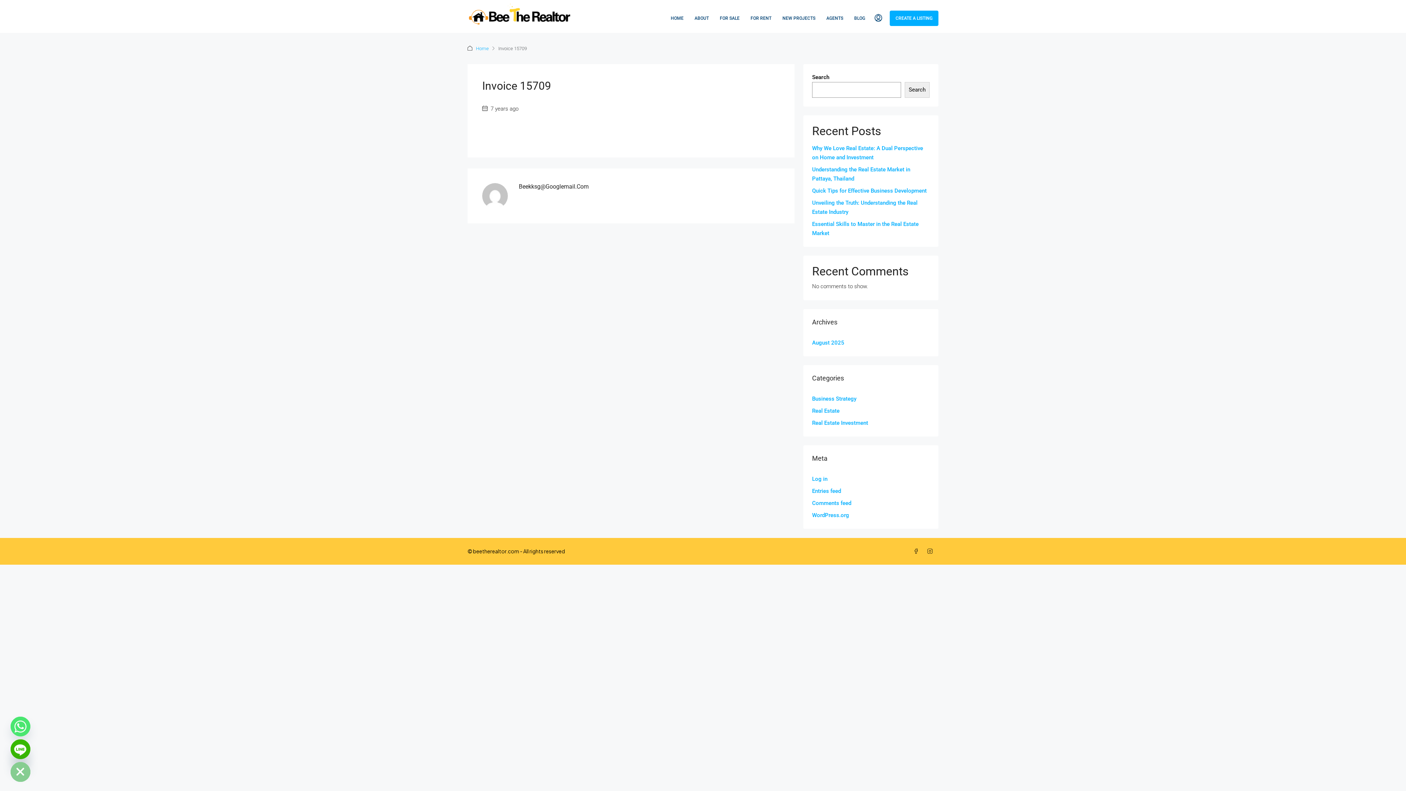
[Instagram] (931, 551)
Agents (834, 18)
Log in (819, 479)
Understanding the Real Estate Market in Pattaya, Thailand (861, 174)
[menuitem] (878, 18)
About (702, 18)
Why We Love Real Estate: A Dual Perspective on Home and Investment (867, 153)
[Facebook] (918, 551)
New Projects (798, 18)
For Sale (730, 18)
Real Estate (826, 411)
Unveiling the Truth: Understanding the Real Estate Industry (865, 207)
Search (820, 77)
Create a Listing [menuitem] (914, 18)
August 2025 (828, 342)
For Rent (761, 18)
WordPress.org (830, 515)
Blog (859, 18)
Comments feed (831, 503)
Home (677, 18)
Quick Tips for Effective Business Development (869, 190)
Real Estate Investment (840, 423)
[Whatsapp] (20, 726)
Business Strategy (834, 399)
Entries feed (826, 491)
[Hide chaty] (20, 772)
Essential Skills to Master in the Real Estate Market (865, 229)
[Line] (20, 749)
